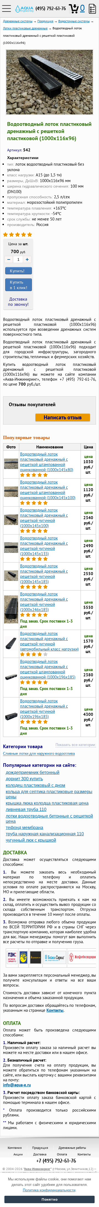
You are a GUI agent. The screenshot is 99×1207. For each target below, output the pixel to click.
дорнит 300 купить (24, 778)
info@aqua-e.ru (17, 1084)
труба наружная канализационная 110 (45, 834)
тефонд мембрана (24, 827)
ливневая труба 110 (26, 809)
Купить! (17, 270)
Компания (15, 1148)
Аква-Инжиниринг (37, 1169)
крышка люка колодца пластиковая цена (47, 803)
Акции (18, 1154)
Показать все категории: (76, 745)
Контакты (55, 1010)
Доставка (39, 1154)
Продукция (40, 1148)
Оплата (62, 1154)
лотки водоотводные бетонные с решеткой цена (49, 819)
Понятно (49, 1199)
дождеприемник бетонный (32, 772)
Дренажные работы (72, 1148)
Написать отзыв (63, 417)
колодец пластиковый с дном (35, 785)
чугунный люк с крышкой (31, 840)
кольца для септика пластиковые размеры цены (49, 794)
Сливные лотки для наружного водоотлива (39, 753)
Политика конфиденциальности (49, 1190)
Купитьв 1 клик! (18, 284)
